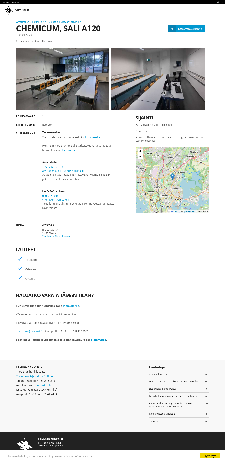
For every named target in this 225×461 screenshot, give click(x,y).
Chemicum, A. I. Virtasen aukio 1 (62, 22)
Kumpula (37, 22)
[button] (172, 176)
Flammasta (68, 150)
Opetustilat (22, 22)
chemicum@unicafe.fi (55, 199)
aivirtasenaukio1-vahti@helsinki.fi (63, 171)
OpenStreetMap (190, 211)
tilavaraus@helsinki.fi (29, 331)
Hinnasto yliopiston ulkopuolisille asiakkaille (173, 381)
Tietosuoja (154, 421)
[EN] (219, 2)
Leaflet (176, 211)
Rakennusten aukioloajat (162, 413)
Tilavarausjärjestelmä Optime (34, 376)
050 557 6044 (50, 196)
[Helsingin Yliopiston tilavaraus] (24, 445)
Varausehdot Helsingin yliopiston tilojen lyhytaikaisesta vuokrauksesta (171, 405)
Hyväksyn (210, 456)
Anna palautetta (158, 374)
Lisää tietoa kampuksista (162, 388)
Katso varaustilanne (190, 28)
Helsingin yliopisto (11, 2)
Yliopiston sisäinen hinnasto (56, 236)
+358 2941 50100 (52, 167)
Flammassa (98, 340)
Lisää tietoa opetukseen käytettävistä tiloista (173, 395)
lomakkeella (92, 137)
